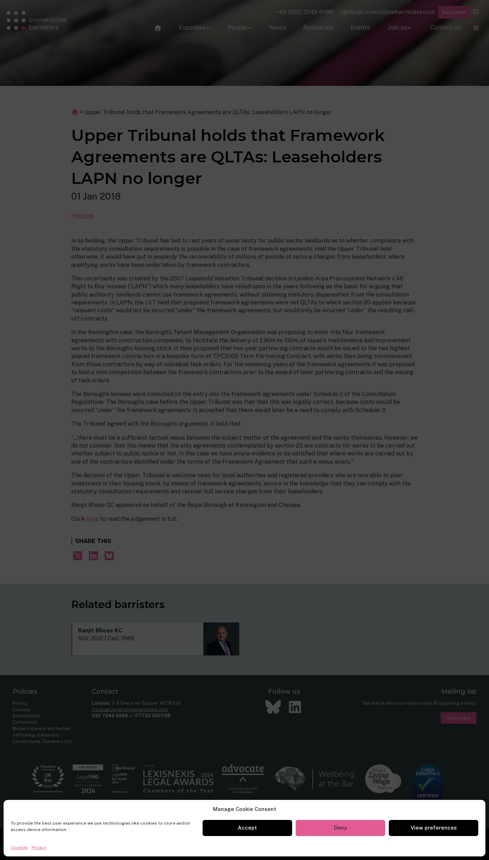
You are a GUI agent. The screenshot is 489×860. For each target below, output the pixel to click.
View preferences (434, 828)
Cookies (19, 847)
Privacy (39, 847)
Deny (340, 828)
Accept (247, 828)
